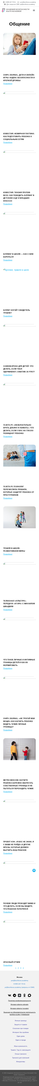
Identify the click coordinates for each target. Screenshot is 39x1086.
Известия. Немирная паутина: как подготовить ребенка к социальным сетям (19, 136)
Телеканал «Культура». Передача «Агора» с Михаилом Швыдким (19, 603)
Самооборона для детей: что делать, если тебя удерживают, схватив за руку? (19, 369)
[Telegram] (14, 995)
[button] (34, 10)
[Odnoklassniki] (24, 995)
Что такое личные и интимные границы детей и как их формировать (19, 662)
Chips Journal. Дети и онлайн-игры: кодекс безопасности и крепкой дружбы (19, 77)
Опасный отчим (11, 962)
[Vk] (9, 995)
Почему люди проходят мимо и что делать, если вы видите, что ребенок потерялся (19, 906)
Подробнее (7, 84)
